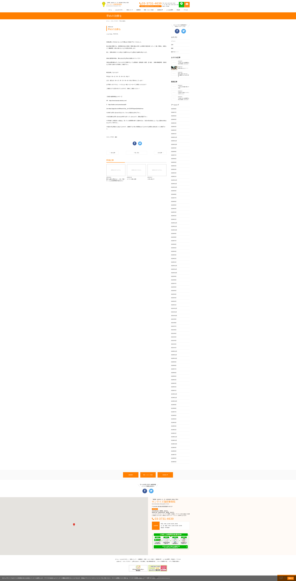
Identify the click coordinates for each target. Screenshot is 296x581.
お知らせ (119, 561)
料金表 (178, 9)
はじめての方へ (119, 9)
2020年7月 (173, 369)
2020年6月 (173, 372)
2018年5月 (173, 461)
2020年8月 (173, 365)
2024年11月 (174, 183)
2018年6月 (173, 458)
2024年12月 (174, 180)
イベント (173, 41)
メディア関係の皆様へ (174, 561)
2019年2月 (173, 429)
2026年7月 (173, 112)
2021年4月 (173, 337)
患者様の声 (160, 9)
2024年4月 (173, 208)
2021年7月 (173, 326)
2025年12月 (174, 137)
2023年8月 (173, 237)
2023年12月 (174, 222)
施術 (172, 48)
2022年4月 (173, 294)
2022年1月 (173, 304)
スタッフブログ (114, 21)
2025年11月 (174, 140)
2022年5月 (173, 290)
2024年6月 (173, 201)
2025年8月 (173, 151)
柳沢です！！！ (175, 51)
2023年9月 (173, 233)
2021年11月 (174, 312)
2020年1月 (173, 390)
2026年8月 (173, 108)
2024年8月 (173, 194)
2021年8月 (173, 322)
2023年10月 (174, 230)
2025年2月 (173, 173)
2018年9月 (173, 447)
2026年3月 (173, 126)
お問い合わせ (135, 561)
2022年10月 (174, 272)
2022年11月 (174, 269)
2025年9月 (173, 148)
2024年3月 (173, 212)
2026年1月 (173, 133)
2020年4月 (173, 379)
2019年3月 (173, 426)
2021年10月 (174, 315)
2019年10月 (174, 401)
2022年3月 (173, 297)
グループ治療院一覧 (162, 561)
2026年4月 (173, 123)
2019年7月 (173, 411)
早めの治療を (122, 21)
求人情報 (142, 561)
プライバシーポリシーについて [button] (163, 578)
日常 (172, 44)
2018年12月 (174, 436)
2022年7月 (173, 283)
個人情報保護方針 (151, 561)
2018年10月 (174, 444)
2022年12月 (174, 265)
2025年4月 (173, 165)
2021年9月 (173, 319)
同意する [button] (290, 578)
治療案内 (138, 9)
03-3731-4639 (152, 3)
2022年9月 (173, 276)
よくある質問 (169, 9)
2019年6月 (173, 415)
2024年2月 (173, 215)
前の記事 (113, 152)
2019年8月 (173, 408)
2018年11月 (174, 440)
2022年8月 (173, 280)
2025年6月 (173, 158)
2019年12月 (174, 394)
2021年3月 (173, 340)
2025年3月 (173, 169)
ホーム (110, 9)
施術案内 (131, 474)
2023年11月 (174, 226)
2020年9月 (173, 362)
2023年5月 (173, 247)
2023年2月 (173, 258)
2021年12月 (174, 308)
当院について (129, 9)
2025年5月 (173, 162)
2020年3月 (173, 383)
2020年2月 (173, 386)
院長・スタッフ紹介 (149, 9)
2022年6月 (173, 287)
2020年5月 (173, 376)
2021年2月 (173, 344)
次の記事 (160, 152)
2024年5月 (173, 205)
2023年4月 (173, 251)
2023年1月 (173, 262)
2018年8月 (173, 451)
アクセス (186, 9)
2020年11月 (174, 354)
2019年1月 (173, 433)
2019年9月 (173, 404)
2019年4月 (173, 422)
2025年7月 (173, 155)
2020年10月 (174, 358)
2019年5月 (173, 419)
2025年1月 (173, 176)
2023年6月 (173, 244)
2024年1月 (173, 219)
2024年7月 (173, 197)
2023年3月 (173, 255)
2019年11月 (174, 397)
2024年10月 (174, 187)
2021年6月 (173, 329)
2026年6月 (173, 115)
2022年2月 (173, 301)
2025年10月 (174, 144)
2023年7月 (173, 240)
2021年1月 (173, 347)
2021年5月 (173, 333)
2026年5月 (173, 119)
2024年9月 (173, 190)
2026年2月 (173, 130)
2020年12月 (174, 351)
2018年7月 (173, 454)
